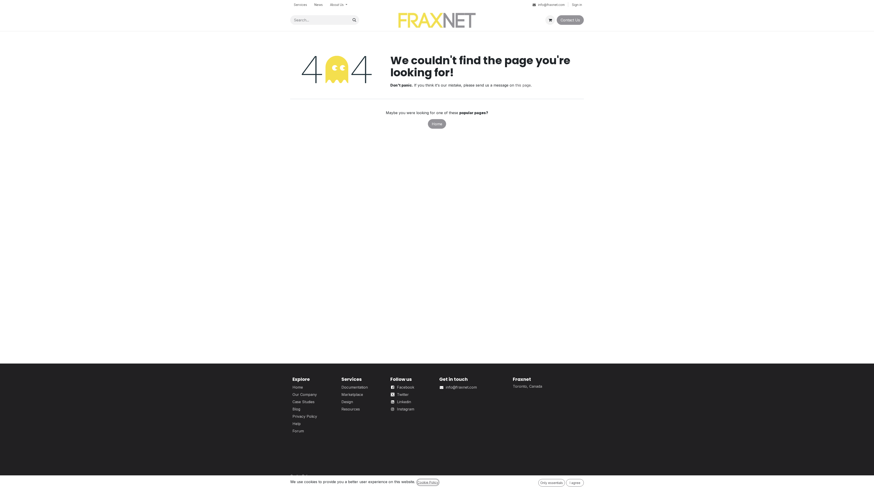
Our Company (304, 394)
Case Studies (303, 402)
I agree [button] (575, 483)
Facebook (405, 387)
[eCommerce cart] (550, 20)
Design (347, 402)
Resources (350, 409)
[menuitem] (300, 4)
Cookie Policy (427, 482)
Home (437, 124)
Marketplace (352, 394)
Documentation (354, 387)
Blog (296, 409)
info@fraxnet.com (461, 387)
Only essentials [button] (551, 483)
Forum (298, 431)
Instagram (405, 409)
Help (296, 423)
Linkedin (404, 402)
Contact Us (570, 20)
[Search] (354, 20)
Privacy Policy (304, 416)
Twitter (403, 394)
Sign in (577, 5)
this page (523, 85)
